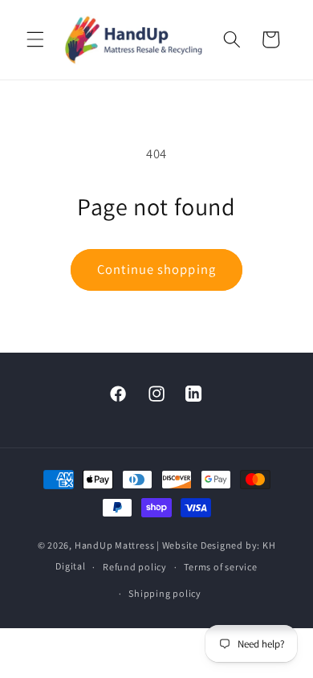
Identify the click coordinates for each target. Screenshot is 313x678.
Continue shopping (156, 269)
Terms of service (220, 567)
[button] (35, 39)
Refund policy (135, 567)
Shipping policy (164, 593)
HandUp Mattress (115, 545)
